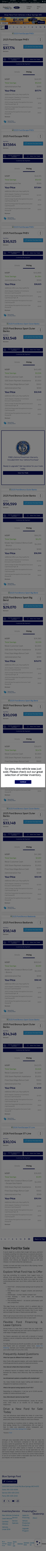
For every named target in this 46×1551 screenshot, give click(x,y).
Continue (23, 782)
